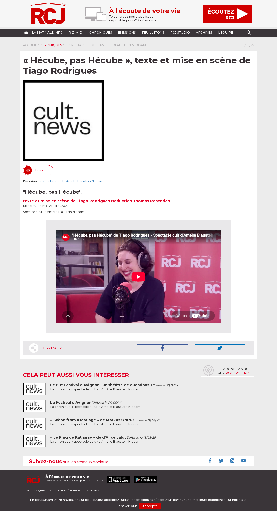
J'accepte (150, 506)
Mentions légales (35, 490)
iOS (136, 20)
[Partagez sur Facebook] (162, 347)
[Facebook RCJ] (209, 460)
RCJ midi (76, 32)
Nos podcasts (91, 490)
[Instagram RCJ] (232, 460)
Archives (204, 32)
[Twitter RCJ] (221, 460)
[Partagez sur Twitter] (220, 347)
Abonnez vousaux (234, 371)
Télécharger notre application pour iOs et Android (74, 478)
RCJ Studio (180, 32)
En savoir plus (126, 506)
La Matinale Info (47, 32)
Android (151, 20)
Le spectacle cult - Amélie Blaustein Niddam (71, 181)
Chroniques (100, 32)
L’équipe (225, 32)
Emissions (127, 32)
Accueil (30, 45)
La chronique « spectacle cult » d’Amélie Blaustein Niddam (114, 387)
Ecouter (41, 170)
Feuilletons (153, 32)
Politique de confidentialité (64, 490)
